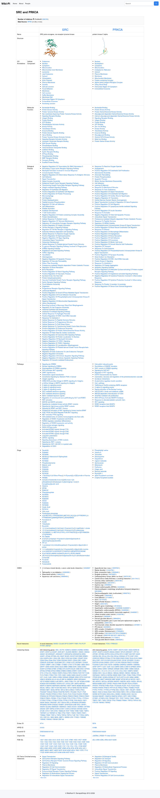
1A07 (42, 740)
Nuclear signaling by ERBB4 (51, 366)
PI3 (80, 643)
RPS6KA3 (75, 702)
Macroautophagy (47, 196)
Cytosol (44, 76)
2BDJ (42, 748)
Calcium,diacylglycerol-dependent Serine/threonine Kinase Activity (117, 116)
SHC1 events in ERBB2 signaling (106, 368)
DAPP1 (42, 667)
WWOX (67, 717)
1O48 (70, 742)
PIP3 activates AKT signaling (52, 370)
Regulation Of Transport (103, 246)
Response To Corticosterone (104, 248)
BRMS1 (85, 656)
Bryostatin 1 (99, 473)
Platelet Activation (48, 208)
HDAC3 (42, 679)
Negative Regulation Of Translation (106, 198)
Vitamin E (98, 452)
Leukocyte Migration (49, 290)
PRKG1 (125, 688)
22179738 (102, 599)
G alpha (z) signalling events (104, 387)
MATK (74, 685)
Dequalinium (99, 459)
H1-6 (117, 671)
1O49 (74, 742)
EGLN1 (73, 669)
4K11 (85, 748)
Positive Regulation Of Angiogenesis (107, 234)
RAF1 (85, 700)
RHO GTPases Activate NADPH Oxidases (109, 398)
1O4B (83, 742)
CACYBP (132, 654)
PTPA (69, 698)
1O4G (55, 744)
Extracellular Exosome (50, 101)
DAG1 (88, 664)
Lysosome (45, 72)
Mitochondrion (47, 68)
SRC (65, 29)
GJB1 (50, 677)
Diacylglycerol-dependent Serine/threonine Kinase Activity (114, 114)
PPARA (95, 688)
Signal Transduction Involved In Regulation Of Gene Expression (116, 202)
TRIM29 (118, 700)
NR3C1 (72, 690)
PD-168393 (46, 536)
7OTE (82, 750)
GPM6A (133, 667)
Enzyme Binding (47, 131)
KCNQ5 (42, 683)
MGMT (118, 679)
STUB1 (42, 711)
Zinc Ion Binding (100, 126)
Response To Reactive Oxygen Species (108, 166)
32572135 (127, 576)
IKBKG (52, 681)
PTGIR (137, 688)
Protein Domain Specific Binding (53, 133)
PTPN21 (48, 700)
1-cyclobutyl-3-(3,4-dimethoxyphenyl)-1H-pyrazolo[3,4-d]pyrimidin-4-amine (65, 546)
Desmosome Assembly (102, 173)
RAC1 (118, 690)
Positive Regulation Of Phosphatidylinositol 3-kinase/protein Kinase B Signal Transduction (65, 298)
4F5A (72, 748)
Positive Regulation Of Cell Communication (109, 775)
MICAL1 (43, 688)
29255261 (107, 616)
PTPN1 (73, 698)
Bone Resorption (47, 269)
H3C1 (125, 671)
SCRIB (95, 694)
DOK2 (80, 667)
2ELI (94, 740)
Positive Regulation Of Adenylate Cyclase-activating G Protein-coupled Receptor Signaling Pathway (119, 270)
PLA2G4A (118, 685)
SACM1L (139, 692)
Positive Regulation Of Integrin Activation (56, 225)
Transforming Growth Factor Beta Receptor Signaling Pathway (63, 185)
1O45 (58, 742)
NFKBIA (43, 690)
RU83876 (45, 467)
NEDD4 (85, 688)
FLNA (87, 673)
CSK (53, 664)
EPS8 (53, 671)
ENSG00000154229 (99, 731)
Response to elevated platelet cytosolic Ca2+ (110, 400)
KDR (47, 683)
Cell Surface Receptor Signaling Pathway (56, 758)
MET (88, 685)
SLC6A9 (95, 696)
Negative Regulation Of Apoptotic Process (56, 259)
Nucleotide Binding (48, 107)
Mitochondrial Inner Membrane (52, 70)
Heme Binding (47, 135)
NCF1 (138, 679)
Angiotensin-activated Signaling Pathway (56, 250)
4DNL (102, 740)
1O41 (42, 742)
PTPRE (70, 700)
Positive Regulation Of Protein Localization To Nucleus (60, 337)
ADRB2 (80, 650)
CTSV (70, 664)
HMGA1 (110, 673)
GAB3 (73, 675)
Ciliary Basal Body (101, 84)
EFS (64, 669)
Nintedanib (45, 562)
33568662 (108, 585)
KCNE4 (105, 677)
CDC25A (64, 660)
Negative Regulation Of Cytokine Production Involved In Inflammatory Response (118, 277)
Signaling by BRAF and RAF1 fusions (55, 408)
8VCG (72, 752)
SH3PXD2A (69, 704)
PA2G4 (115, 683)
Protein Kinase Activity (50, 110)
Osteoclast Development (50, 242)
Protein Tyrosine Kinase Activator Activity (56, 137)
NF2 (94, 681)
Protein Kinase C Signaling (104, 261)
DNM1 (66, 667)
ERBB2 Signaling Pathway (51, 248)
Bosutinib (45, 526)
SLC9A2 (48, 707)
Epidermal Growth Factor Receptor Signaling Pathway (60, 183)
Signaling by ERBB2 (49, 364)
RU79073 (45, 496)
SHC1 (79, 704)
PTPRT (42, 646)
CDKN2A (122, 656)
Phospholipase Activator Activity (53, 124)
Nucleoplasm (99, 63)
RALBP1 (133, 690)
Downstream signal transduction (53, 374)
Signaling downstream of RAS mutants (55, 440)
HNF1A (63, 679)
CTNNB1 (58, 664)
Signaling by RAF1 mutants (51, 442)
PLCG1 (65, 694)
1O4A (79, 742)
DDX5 (118, 658)
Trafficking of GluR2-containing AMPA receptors (111, 385)
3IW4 (98, 740)
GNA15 (127, 667)
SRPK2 (52, 709)
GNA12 (122, 667)
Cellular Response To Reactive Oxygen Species (58, 234)
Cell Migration (46, 198)
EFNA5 (48, 669)
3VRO (55, 748)
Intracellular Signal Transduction (53, 240)
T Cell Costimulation (49, 213)
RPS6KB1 (82, 702)
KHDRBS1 (52, 683)
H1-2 (103, 671)
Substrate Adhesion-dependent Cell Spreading (57, 231)
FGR (79, 673)
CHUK (68, 662)
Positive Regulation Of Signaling (106, 771)
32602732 (126, 593)
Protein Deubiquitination (50, 200)
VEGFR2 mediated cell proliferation (107, 395)
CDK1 (79, 660)
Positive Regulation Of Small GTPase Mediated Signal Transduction (65, 292)
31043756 (110, 570)
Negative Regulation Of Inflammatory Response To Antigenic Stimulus (66, 175)
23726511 (137, 625)
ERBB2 (58, 671)
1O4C (87, 742)
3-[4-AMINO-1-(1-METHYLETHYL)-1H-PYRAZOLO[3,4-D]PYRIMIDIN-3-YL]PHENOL (65, 533)
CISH (136, 656)
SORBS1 (81, 707)
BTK (121, 654)
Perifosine (98, 467)
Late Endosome (47, 74)
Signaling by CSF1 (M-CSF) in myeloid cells (57, 444)
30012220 (108, 633)
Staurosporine (99, 456)
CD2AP (80, 658)
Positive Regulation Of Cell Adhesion (107, 238)
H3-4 (121, 671)
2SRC (50, 748)
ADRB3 (86, 650)
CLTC (73, 662)
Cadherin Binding (48, 149)
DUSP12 (43, 669)
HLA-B (58, 679)
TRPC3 (130, 700)
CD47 (54, 660)
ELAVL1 (137, 660)
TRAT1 (84, 713)
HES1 (100, 673)
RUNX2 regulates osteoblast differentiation (56, 421)
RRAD (133, 692)
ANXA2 (86, 652)
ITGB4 (134, 675)
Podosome (45, 61)
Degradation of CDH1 (49, 446)
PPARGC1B (44, 696)
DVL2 (94, 660)
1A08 (46, 740)
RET (59, 702)
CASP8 (45, 658)
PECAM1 (74, 692)
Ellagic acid (98, 469)
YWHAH (55, 719)
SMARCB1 (55, 707)
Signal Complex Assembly (51, 181)
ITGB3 (71, 681)
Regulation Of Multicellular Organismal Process (58, 773)
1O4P (46, 746)
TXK (77, 715)
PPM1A (106, 688)
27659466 (118, 629)
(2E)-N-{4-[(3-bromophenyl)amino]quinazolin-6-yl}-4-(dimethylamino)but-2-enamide (66, 556)
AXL (58, 656)
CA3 (41, 658)
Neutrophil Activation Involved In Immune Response (59, 170)
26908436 (64, 576)
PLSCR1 (79, 694)
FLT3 (41, 675)
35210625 (112, 574)
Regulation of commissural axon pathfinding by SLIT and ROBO (64, 398)
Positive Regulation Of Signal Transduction (109, 191)
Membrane (45, 91)
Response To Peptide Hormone (105, 221)
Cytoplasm (45, 65)
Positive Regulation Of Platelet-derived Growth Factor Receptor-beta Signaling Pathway (65, 348)
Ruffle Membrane (48, 95)
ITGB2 (129, 675)
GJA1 (46, 677)
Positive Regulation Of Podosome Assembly (57, 328)
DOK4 (84, 667)
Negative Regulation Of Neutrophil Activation (57, 339)
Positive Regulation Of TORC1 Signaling (55, 343)
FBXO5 (75, 673)
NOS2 (53, 690)
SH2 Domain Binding (49, 143)
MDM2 (79, 685)
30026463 (115, 572)
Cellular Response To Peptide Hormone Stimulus (58, 320)
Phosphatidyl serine (101, 450)
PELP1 (79, 692)
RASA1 (47, 702)
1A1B (58, 740)
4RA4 (106, 740)
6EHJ (73, 750)
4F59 (68, 748)
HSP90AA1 (82, 679)
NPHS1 (57, 690)
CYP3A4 (107, 658)
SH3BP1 (61, 704)
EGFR (68, 669)
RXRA (49, 704)
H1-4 (110, 671)
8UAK (115, 740)
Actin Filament (47, 80)
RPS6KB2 (43, 704)
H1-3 (107, 671)
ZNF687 (48, 646)
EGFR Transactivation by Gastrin (106, 374)
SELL (113, 694)
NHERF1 (117, 681)
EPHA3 (87, 669)
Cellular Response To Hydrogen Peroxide (56, 314)
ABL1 (57, 650)
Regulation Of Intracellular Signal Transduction (58, 775)
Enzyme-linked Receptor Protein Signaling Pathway (59, 771)
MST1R (54, 688)
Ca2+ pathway (99, 383)
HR (138, 673)
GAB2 (69, 675)
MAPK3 (49, 685)
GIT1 (41, 677)
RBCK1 (95, 692)
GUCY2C (87, 677)
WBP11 (61, 717)
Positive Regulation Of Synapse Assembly (109, 255)
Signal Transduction (49, 179)
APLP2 (123, 652)
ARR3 (84, 654)
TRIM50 (42, 715)
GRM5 (131, 669)
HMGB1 (122, 673)
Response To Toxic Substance (105, 189)
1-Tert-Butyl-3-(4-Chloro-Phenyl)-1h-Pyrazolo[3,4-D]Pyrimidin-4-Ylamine (66, 475)
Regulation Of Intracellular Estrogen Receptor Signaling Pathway (64, 223)
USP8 (87, 715)
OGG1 (104, 683)
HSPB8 (109, 675)
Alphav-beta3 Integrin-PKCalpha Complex (109, 82)
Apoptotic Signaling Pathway (104, 267)
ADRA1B (136, 650)
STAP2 (57, 709)
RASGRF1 (53, 702)
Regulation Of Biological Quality (105, 756)
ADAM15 (75, 650)
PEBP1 (135, 683)
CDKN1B (43, 662)
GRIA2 (95, 669)
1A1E (66, 740)
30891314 (60, 574)
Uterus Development (49, 303)
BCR (77, 656)
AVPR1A (108, 654)
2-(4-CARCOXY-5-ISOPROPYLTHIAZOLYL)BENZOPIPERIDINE (64, 551)
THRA (72, 711)
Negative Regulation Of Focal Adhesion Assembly (59, 295)
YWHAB (83, 717)
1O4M (80, 744)
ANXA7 (42, 654)
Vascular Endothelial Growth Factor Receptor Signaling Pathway (64, 280)
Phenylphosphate (48, 492)
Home (15, 3)
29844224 (116, 618)
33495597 (126, 608)
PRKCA (118, 29)
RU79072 (45, 471)
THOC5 (126, 698)
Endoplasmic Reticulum (103, 70)
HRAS (76, 679)
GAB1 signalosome (48, 372)
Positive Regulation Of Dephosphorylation (56, 236)
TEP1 (117, 698)
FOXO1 (46, 675)
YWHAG (49, 719)
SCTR (100, 694)
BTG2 (117, 654)
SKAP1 (83, 704)
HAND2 (95, 673)
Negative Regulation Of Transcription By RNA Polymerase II (62, 166)
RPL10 (69, 702)
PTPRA (59, 700)
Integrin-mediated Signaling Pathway (54, 187)
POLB (137, 685)
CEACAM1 (50, 662)
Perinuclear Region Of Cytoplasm (53, 99)
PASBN (44, 477)
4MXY (51, 750)
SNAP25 (114, 696)
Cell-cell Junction (48, 86)
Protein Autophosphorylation (51, 278)
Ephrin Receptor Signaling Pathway (54, 282)
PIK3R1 (42, 694)
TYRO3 (81, 715)
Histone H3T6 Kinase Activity (105, 137)
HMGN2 (133, 673)
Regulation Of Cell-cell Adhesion (53, 204)
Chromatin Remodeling (102, 175)
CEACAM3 (58, 662)
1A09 (50, 740)
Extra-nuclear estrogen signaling (53, 425)
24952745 (107, 635)
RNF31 (123, 692)
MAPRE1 (63, 685)
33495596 (121, 587)
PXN (75, 700)
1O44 (54, 742)
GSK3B (95, 671)
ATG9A (48, 656)
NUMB (99, 683)
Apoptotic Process (101, 179)
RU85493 (45, 459)
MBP (113, 679)
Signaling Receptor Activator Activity (54, 139)
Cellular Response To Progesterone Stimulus (57, 322)
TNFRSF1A (53, 713)
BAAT (62, 656)
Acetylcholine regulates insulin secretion (108, 381)
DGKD (122, 658)
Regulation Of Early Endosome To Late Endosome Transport (62, 351)
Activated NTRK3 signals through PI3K (55, 431)
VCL (41, 717)
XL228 (44, 522)
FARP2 (60, 673)
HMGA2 (116, 673)
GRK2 (77, 677)
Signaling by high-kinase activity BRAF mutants (58, 406)
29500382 (108, 595)
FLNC (105, 664)
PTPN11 (79, 698)
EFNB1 (54, 669)
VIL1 (48, 717)
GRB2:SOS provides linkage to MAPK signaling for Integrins (62, 381)
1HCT (80, 740)
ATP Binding (46, 122)
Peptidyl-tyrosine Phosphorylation (53, 202)
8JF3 (56, 752)
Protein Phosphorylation (103, 177)
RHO (114, 692)
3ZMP (60, 748)
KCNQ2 (110, 677)
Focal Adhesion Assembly (51, 284)
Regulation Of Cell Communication (53, 767)
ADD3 (131, 650)
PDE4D (49, 692)
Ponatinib (45, 560)
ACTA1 (110, 650)
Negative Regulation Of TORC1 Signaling (56, 341)
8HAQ (52, 752)
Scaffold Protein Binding (50, 162)
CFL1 (64, 662)
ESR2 (84, 671)
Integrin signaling (48, 379)
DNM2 (70, 667)
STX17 (47, 711)
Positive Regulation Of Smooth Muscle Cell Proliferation (114, 244)
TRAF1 (68, 713)
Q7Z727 (113, 736)
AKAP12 (101, 652)
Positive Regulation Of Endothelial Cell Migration (111, 194)
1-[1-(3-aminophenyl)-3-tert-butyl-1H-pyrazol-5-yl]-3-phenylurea (63, 530)
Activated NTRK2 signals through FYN (55, 429)
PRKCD (70, 696)
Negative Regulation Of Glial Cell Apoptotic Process (112, 215)
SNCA (69, 707)
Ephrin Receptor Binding (50, 152)
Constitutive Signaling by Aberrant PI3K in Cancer (59, 377)
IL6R (56, 681)
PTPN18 (85, 698)
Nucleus (45, 63)
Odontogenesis (47, 257)
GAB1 (64, 675)
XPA (71, 717)
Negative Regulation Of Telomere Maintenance (58, 221)
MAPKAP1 (96, 679)
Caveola (45, 84)
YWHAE (43, 719)
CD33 (85, 658)
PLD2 (74, 694)
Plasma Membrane (48, 82)
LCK (127, 677)
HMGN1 (127, 673)
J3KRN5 (95, 736)
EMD (78, 669)
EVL (50, 673)
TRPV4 (69, 715)
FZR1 (60, 675)
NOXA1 (133, 681)
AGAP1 (54, 652)
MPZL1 (48, 688)
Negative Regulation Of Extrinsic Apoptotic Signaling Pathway (63, 356)
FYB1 (56, 675)
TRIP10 (53, 715)
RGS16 (63, 702)
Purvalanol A (46, 520)
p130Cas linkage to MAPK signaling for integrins (58, 383)
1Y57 (64, 746)
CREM (101, 658)
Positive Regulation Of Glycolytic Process (56, 274)
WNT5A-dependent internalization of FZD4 (109, 393)
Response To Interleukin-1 (51, 318)
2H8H (46, 748)
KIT (64, 683)
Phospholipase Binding (50, 145)
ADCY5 (121, 650)
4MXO (42, 750)
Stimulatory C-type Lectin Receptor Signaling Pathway (60, 168)
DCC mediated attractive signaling (53, 391)
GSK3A (136, 669)
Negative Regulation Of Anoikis (52, 354)
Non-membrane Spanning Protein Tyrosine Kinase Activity (62, 114)
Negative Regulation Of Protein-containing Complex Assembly (63, 215)
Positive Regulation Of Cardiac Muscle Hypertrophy (112, 196)
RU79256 (45, 454)
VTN (94, 702)
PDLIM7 (124, 683)
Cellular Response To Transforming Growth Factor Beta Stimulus (64, 326)
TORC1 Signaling (48, 253)
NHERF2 (123, 681)
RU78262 (45, 461)
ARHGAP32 (68, 654)
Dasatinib (45, 450)
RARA (42, 702)
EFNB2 (59, 669)
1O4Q (51, 746)
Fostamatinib (46, 564)
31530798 (120, 614)
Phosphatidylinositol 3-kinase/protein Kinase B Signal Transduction (117, 225)
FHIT (83, 673)
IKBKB (47, 681)
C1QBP (125, 654)
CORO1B (96, 658)
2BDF (85, 746)
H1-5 (114, 671)
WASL (56, 717)
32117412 (135, 578)
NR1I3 (67, 690)
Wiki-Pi (5, 3)
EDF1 (98, 660)
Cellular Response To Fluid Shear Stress (56, 324)
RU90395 (45, 469)
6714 (41, 723)
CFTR (127, 656)
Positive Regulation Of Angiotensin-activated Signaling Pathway (116, 274)
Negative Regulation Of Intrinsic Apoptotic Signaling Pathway (63, 358)
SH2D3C (55, 704)
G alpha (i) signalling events (51, 387)
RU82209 (45, 499)
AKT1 (63, 652)
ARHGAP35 (77, 654)
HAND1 (135, 671)
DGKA (52, 667)
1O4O (42, 746)
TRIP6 (59, 715)
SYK (52, 711)
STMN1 (134, 696)
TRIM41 (124, 700)
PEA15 (130, 683)
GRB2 (60, 677)
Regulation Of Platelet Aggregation (106, 265)
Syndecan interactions (102, 379)
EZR (111, 662)
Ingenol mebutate (100, 461)
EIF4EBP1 (130, 660)
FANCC (54, 673)
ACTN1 (62, 650)
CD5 (108, 656)
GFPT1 (99, 667)
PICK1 (112, 685)
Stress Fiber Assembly (50, 263)
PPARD (85, 694)
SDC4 (109, 694)
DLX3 (136, 658)
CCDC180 (68, 658)
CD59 (59, 660)
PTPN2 (42, 700)
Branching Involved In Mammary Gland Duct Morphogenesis (62, 305)
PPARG (100, 688)
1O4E (46, 744)
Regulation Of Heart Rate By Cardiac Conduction (58, 332)
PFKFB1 (95, 685)
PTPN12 (107, 690)
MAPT (69, 685)
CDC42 (116, 656)
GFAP (85, 675)
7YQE (42, 752)
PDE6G (55, 692)
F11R (115, 662)
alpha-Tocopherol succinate (104, 475)
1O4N (84, 744)
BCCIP (72, 656)
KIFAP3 (59, 683)
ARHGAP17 (60, 654)
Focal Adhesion (47, 89)
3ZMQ (64, 748)
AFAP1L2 (48, 652)
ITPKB (95, 677)
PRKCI (87, 696)
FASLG (65, 673)
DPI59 (44, 488)
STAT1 (62, 709)
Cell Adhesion (47, 177)
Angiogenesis (99, 168)
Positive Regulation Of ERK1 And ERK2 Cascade (59, 316)
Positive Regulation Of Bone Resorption (108, 236)
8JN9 (63, 752)
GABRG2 (123, 664)
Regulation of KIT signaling (104, 372)
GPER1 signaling (48, 438)
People (27, 3)
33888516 (115, 602)
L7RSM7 (101, 736)
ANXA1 (81, 652)
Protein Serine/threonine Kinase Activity (108, 112)
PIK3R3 (48, 694)
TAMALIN (61, 711)
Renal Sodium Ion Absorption (104, 257)
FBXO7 (129, 662)
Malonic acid (46, 465)
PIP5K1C (55, 694)
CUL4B (61, 643)
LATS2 (67, 683)
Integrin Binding (47, 118)
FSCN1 (110, 664)
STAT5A (73, 709)
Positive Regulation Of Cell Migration (107, 204)
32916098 (98, 591)
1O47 (66, 742)
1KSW (84, 740)
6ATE (60, 750)
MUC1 (65, 688)
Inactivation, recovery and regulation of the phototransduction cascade (118, 377)
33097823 (115, 568)
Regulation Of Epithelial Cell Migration (55, 189)
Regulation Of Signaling (50, 763)
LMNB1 (136, 677)
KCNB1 (87, 681)
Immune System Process (51, 173)
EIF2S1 (119, 660)
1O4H (59, 744)
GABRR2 (136, 664)
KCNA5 (82, 681)
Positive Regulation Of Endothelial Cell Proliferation (112, 170)
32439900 (107, 627)
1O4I (63, 744)
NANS (74, 688)
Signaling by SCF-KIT (102, 370)
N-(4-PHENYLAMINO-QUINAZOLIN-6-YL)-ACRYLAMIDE (61, 553)
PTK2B (63, 698)
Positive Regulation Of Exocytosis (106, 240)
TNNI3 (137, 698)
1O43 (50, 742)
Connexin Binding (48, 160)
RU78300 (45, 494)
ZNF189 (61, 719)
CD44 (46, 660)
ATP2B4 (53, 656)
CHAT (132, 656)
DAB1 (79, 664)
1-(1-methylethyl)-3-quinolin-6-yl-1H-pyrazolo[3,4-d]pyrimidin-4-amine (65, 549)
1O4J (67, 744)
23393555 (66, 572)
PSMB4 (131, 688)
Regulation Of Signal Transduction (53, 769)
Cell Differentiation (48, 206)
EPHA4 (42, 671)
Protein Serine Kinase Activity (105, 141)
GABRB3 (116, 664)
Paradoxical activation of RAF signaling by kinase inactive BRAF (64, 410)
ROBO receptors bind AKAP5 (105, 404)
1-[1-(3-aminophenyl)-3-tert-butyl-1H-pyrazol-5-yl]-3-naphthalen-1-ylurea (66, 528)
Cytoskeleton (46, 78)
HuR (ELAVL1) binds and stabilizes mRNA (109, 391)
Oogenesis (45, 286)
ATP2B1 (95, 654)
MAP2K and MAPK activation (52, 402)
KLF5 (118, 677)
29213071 (114, 635)
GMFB (117, 667)
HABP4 (130, 671)
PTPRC (65, 700)
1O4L (76, 744)
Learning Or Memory (101, 185)
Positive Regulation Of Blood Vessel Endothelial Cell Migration (116, 227)
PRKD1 (48, 698)
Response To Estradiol (102, 213)
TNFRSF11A (44, 713)
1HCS (75, 740)
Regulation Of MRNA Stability (105, 223)
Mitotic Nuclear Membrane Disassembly (108, 181)
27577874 (115, 633)
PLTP (84, 643)
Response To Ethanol (102, 229)
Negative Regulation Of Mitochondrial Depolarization (59, 301)
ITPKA (138, 675)
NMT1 (48, 690)
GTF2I (81, 677)
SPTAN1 (87, 707)
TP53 (63, 713)
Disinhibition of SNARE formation (106, 366)
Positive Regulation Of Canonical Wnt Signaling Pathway (61, 335)
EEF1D (103, 660)
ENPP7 (71, 643)
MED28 (84, 685)
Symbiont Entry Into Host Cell (52, 276)
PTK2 (59, 698)
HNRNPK (70, 679)
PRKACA (114, 643)
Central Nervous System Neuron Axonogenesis (111, 200)
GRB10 (55, 677)
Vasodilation (46, 255)
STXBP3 (102, 698)
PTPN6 (54, 700)
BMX (80, 656)
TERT (67, 711)
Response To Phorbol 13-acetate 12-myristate (110, 284)
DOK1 (75, 667)
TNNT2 (95, 700)
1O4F (50, 744)
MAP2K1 (82, 683)
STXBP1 (96, 698)
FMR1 (76, 643)
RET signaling (99, 402)
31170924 (115, 637)
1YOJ (71, 746)
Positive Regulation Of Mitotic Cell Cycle (108, 242)
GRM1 (126, 669)
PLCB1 (124, 685)
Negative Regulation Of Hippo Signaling (55, 238)
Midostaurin (98, 465)
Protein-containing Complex (104, 80)
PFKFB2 (102, 685)
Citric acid (45, 511)
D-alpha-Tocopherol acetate (104, 477)
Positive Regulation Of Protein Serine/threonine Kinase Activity (63, 330)
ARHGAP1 (51, 654)
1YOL (76, 746)
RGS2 (105, 692)
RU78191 (45, 509)
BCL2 (113, 654)
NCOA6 (79, 688)
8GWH (47, 752)
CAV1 (51, 658)
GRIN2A (65, 677)
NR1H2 (139, 681)
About (21, 3)
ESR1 (80, 671)
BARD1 (56, 643)
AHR (59, 652)
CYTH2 (113, 658)
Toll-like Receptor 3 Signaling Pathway (55, 227)
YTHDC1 (77, 717)
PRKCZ (42, 698)
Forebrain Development (50, 210)
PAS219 (45, 486)
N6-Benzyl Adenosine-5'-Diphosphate (54, 456)
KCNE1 (100, 677)
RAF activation (47, 400)
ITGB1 (124, 675)
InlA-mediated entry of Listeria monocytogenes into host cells (63, 417)
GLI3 (112, 667)
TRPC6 (63, 715)
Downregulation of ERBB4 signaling (54, 368)
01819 (42, 727)
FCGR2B (135, 662)
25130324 (117, 606)
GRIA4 (100, 669)
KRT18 (123, 677)
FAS (118, 662)
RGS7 (110, 692)
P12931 (42, 736)
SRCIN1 (43, 709)
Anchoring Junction (48, 103)
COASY (85, 662)
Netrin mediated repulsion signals (53, 395)
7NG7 (77, 750)
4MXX (47, 750)
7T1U (86, 750)
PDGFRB (61, 692)
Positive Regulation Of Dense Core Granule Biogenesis (113, 286)
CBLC (63, 658)
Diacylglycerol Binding (102, 135)
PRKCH (81, 696)
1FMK (71, 740)
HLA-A (54, 679)
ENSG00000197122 (46, 731)
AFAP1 (42, 652)
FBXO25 (124, 662)
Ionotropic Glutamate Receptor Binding (55, 141)
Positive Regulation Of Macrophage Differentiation (111, 231)
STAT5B (79, 709)
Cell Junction (46, 93)
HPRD (30, 22)
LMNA (131, 677)
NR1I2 (63, 690)
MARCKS (108, 679)
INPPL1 (61, 681)
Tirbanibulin (46, 524)
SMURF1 (102, 696)
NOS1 (129, 681)
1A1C (62, 740)
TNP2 (104, 700)
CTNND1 (65, 664)
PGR (84, 692)
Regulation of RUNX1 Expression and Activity (57, 419)
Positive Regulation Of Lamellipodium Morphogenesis (60, 345)
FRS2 (51, 675)
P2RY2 (77, 690)
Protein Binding (47, 120)
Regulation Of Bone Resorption (52, 267)
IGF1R (42, 681)
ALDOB (68, 652)
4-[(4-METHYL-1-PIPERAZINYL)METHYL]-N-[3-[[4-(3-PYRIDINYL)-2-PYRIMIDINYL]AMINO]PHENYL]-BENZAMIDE (65, 516)
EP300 (101, 662)
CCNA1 (75, 658)
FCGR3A (96, 664)
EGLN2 (113, 660)
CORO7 (42, 664)
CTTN (74, 664)
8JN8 (59, 752)
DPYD (66, 643)
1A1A (54, 740)
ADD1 (126, 650)
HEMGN (48, 679)
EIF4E (124, 660)
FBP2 (70, 673)
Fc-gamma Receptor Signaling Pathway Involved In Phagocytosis (64, 246)
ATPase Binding (47, 154)
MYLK (70, 688)
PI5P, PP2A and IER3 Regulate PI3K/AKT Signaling (60, 412)
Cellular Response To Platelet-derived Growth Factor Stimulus (63, 244)
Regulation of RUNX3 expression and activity (57, 423)
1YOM (80, 746)
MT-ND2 (60, 688)
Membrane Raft (47, 97)
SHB (74, 704)
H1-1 (99, 671)
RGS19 (100, 692)
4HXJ (81, 748)
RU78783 (45, 473)
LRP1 (72, 683)
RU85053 (45, 503)
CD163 (104, 656)
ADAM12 (68, 650)
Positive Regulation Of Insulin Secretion (108, 210)
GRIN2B (71, 677)
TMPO (86, 711)
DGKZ (57, 667)
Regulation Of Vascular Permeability (54, 261)
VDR (45, 717)
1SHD (60, 746)
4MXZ (56, 750)
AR (47, 654)
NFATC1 (98, 681)
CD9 (111, 656)
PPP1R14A (113, 688)
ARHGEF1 (129, 652)
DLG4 (61, 667)
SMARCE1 (63, 707)
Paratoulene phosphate (50, 513)
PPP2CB (52, 696)
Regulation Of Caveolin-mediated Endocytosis (57, 360)
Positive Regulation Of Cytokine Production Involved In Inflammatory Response (118, 281)
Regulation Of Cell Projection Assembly (55, 307)
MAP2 (77, 683)
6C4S (65, 750)
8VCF (68, 752)
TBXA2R (112, 698)
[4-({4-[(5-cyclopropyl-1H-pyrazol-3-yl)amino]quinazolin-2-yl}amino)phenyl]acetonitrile (61, 539)
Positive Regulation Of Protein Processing (56, 194)
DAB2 (83, 664)
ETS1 (42, 673)
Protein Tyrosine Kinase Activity (53, 112)
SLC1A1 (134, 694)
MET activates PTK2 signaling (52, 414)
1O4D (42, 744)
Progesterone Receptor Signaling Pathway (56, 288)
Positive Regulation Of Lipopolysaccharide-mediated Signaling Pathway (116, 207)
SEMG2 (124, 694)
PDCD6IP (43, 692)
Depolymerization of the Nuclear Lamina (108, 389)
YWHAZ (107, 702)
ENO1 (82, 669)
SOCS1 (74, 707)
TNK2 (59, 713)
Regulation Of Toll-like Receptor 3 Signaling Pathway (60, 229)
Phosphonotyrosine (48, 463)
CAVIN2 (95, 656)
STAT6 (85, 709)
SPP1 (125, 696)
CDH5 (75, 660)
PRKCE (75, 696)
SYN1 (56, 711)
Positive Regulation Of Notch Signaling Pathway (58, 271)
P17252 (107, 736)
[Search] (156, 3)
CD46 (50, 660)
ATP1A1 (136, 652)
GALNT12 (79, 675)
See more (43, 777)
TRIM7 (48, 715)
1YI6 (67, 746)
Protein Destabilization (49, 217)
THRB (76, 711)
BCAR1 (67, 656)
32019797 (111, 583)
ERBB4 (69, 671)
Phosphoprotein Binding (50, 156)
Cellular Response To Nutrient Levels (54, 219)
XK (97, 702)
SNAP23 (108, 696)
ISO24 (44, 501)
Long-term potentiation (49, 435)
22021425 (103, 604)
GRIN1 (105, 669)
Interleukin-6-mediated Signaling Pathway (56, 311)
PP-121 (44, 543)
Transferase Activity (49, 128)
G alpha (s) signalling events (51, 385)
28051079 (108, 623)
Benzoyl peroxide (100, 471)
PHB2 (107, 685)
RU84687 (45, 452)
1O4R (55, 746)
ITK (75, 681)
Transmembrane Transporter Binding (54, 147)
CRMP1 (48, 664)
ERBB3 (63, 671)
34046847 (87, 568)
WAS (52, 717)
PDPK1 (67, 692)
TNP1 (100, 700)
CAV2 (55, 658)
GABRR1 (130, 664)
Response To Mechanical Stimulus (106, 187)
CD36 (42, 660)
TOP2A (108, 700)
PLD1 (70, 694)
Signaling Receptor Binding (51, 116)
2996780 (45, 19)
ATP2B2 (101, 654)
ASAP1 (42, 656)
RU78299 (45, 505)
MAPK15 (43, 685)
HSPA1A (104, 675)
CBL (59, 658)
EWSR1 (106, 662)
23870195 (118, 580)
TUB (73, 715)
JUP (77, 681)
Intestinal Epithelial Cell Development (54, 309)
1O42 (46, 742)
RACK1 (80, 700)
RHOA (118, 692)
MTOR (123, 679)
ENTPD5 (96, 662)
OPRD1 (109, 683)
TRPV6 (135, 700)
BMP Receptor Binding (50, 158)
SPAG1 (120, 696)
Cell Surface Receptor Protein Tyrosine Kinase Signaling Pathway (64, 761)
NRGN (95, 683)
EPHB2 (48, 671)
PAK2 (82, 690)
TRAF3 (73, 713)
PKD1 (60, 694)
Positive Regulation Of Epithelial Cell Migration (58, 191)
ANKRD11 (74, 652)
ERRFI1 (74, 671)
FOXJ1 (108, 643)
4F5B (76, 748)
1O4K (71, 744)
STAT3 (67, 709)
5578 (94, 723)
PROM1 (53, 698)
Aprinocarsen (99, 463)
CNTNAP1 (78, 662)
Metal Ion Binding (100, 139)
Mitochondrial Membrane (103, 78)
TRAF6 (78, 713)
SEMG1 (118, 694)
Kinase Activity (47, 126)
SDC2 (104, 694)
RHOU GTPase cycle (49, 427)
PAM (119, 683)
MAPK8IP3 (56, 685)
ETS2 (46, 673)
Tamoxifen (98, 454)
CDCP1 (70, 660)
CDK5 (84, 660)
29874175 (121, 635)
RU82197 (45, 490)
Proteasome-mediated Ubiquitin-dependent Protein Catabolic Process (65, 265)
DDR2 (47, 667)
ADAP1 (115, 650)
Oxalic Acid (46, 507)
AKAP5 (106, 652)
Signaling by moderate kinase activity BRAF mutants (60, 404)
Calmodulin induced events (104, 364)
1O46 (62, 742)
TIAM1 (81, 711)
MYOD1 (133, 679)
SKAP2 (42, 707)
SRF (47, 709)
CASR (138, 654)
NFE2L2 (104, 681)
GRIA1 (138, 667)
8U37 (110, 740)
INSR (66, 681)
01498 (95, 727)
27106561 (109, 597)
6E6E (69, 750)
